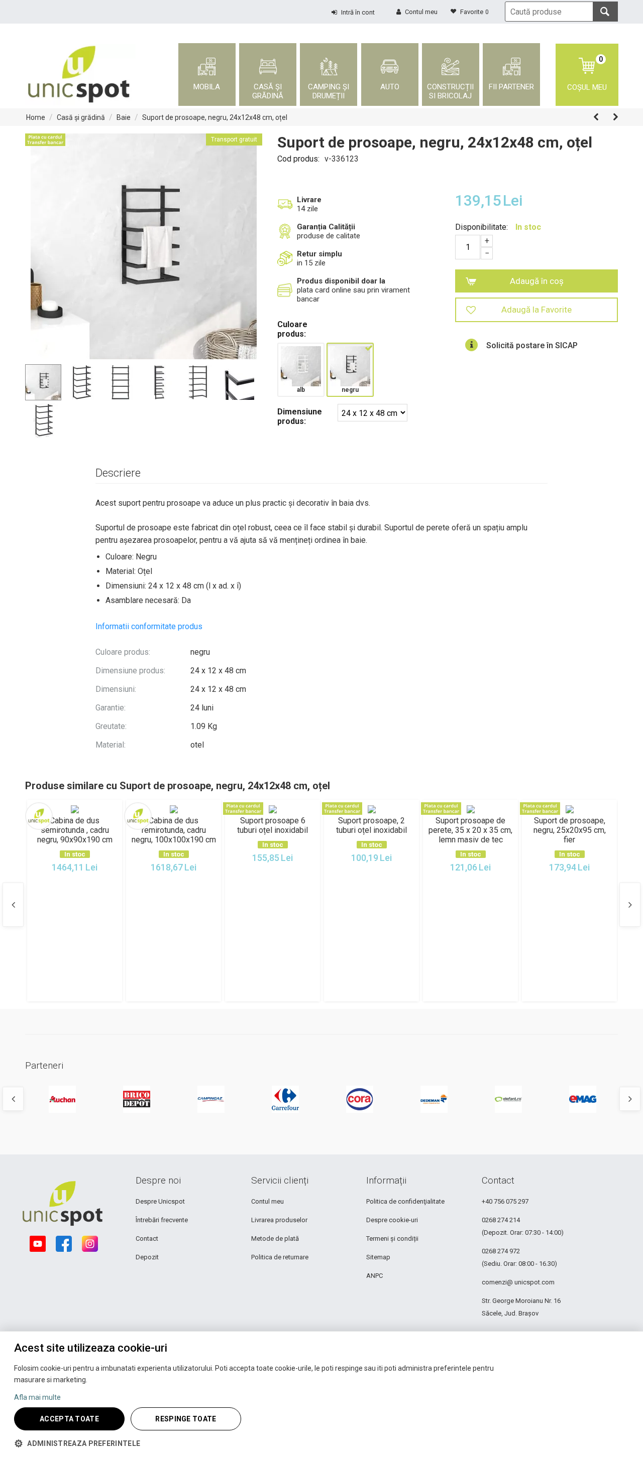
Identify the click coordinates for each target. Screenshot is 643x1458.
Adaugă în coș (537, 281)
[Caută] (605, 12)
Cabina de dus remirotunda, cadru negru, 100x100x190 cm (174, 830)
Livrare (309, 199)
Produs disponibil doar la (341, 280)
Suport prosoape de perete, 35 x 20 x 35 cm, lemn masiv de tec (470, 830)
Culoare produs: (292, 329)
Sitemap (378, 1257)
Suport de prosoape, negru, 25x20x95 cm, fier (569, 830)
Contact (147, 1238)
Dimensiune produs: (299, 416)
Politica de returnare (279, 1257)
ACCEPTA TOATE (69, 1419)
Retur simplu (319, 253)
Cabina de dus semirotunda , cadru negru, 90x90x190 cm (75, 830)
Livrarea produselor (279, 1220)
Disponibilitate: (481, 227)
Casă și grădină (81, 117)
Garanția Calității (326, 226)
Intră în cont (358, 12)
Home (35, 117)
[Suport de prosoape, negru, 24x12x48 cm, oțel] (143, 246)
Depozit (147, 1257)
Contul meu (267, 1201)
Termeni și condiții (392, 1238)
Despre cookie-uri (392, 1220)
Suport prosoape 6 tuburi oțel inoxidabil (272, 825)
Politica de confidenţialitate (405, 1201)
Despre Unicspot (160, 1201)
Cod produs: (298, 159)
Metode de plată (275, 1238)
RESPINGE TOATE (185, 1419)
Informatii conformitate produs (148, 626)
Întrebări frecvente (162, 1220)
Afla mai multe (37, 1397)
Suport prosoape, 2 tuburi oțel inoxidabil (371, 825)
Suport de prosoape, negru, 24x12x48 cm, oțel (214, 117)
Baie (124, 117)
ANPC (374, 1275)
